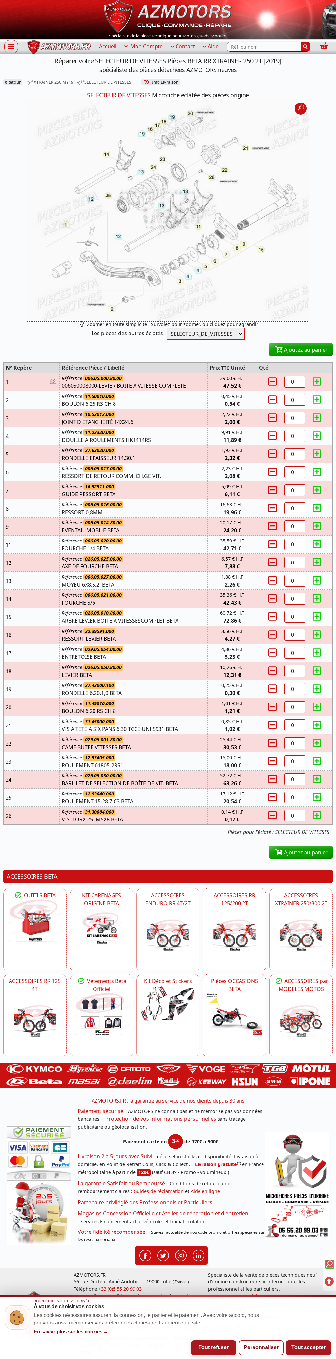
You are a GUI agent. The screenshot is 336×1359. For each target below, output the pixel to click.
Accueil (107, 46)
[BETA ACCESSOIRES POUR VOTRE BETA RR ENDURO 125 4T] (35, 1021)
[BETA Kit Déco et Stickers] (168, 1004)
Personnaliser (261, 1347)
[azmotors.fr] (59, 46)
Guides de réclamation (159, 1191)
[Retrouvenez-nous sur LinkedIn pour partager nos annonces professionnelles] (198, 1254)
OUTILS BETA (39, 895)
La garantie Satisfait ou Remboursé (121, 1183)
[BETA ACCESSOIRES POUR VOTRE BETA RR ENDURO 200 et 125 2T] (234, 935)
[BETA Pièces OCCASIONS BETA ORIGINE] (234, 1014)
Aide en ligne (205, 1191)
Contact (185, 46)
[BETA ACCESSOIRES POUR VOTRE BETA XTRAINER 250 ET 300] (301, 935)
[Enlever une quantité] (273, 381)
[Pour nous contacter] (297, 1215)
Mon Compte (146, 46)
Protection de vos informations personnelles (160, 1118)
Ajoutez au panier (305, 349)
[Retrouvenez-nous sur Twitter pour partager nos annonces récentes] (163, 1254)
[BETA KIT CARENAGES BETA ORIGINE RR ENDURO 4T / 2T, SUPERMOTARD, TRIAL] (102, 928)
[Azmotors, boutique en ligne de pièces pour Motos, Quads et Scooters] (168, 15)
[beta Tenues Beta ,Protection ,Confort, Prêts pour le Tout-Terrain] (102, 1014)
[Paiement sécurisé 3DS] (39, 1153)
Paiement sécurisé (100, 1111)
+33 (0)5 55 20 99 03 (120, 1289)
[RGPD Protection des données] (297, 1161)
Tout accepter (308, 1347)
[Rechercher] (305, 47)
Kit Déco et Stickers (168, 981)
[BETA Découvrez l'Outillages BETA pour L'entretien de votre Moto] (35, 920)
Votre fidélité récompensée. (112, 1231)
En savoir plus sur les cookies (71, 1331)
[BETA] (301, 1021)
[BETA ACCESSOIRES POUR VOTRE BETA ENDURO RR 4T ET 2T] (168, 935)
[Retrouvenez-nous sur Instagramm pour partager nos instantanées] (181, 1254)
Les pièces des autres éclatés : (129, 333)
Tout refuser (214, 1347)
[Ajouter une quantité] (316, 381)
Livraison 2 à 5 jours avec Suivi (115, 1156)
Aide (213, 46)
